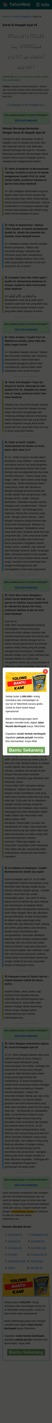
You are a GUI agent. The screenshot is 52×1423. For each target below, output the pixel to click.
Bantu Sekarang (26, 750)
